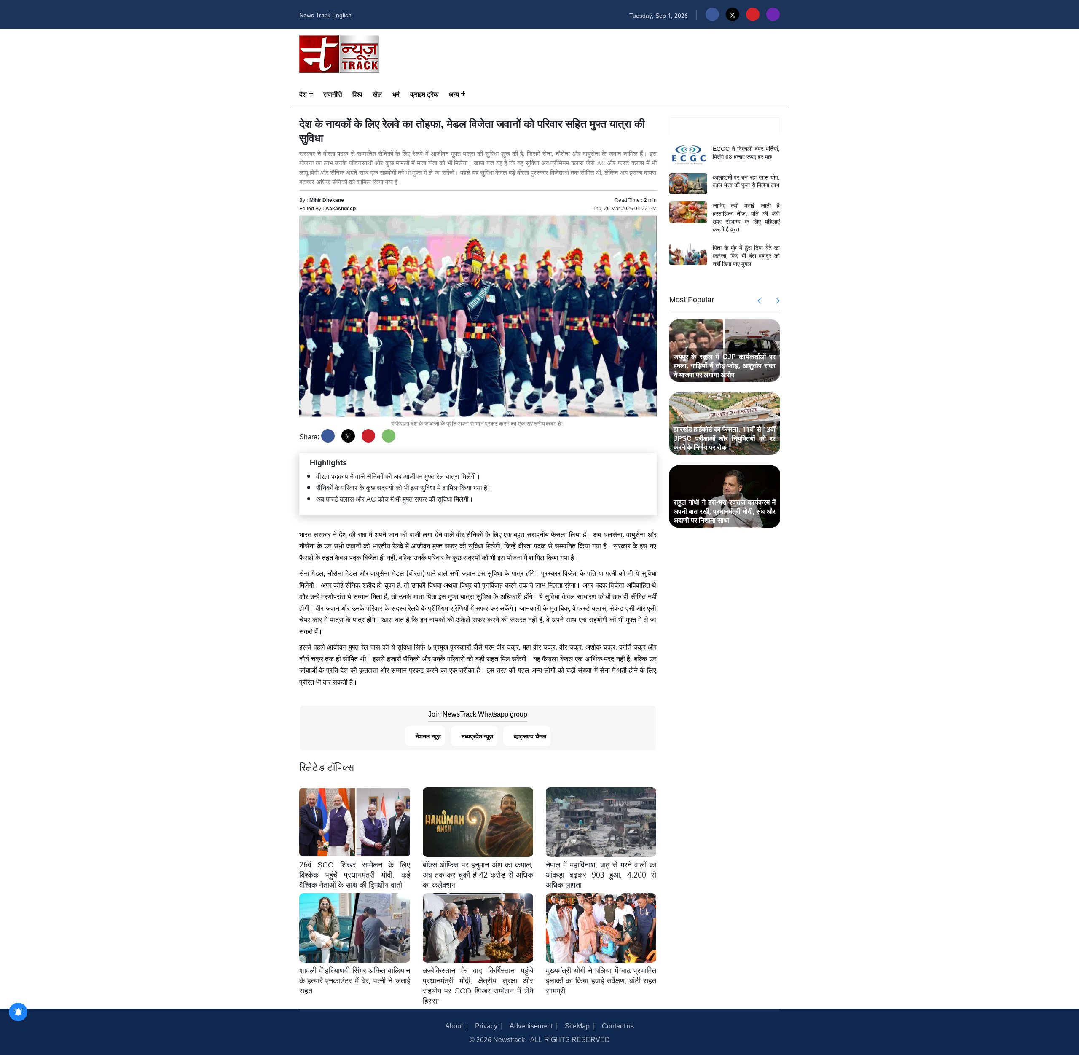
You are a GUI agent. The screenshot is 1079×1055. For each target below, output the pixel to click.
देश (303, 93)
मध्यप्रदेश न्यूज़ (477, 735)
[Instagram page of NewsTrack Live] (773, 14)
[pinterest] (368, 436)
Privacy (486, 1025)
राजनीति (332, 93)
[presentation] (760, 300)
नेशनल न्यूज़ (428, 735)
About (454, 1025)
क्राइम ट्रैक (424, 93)
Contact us (618, 1025)
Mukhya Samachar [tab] (724, 126)
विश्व (357, 93)
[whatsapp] (388, 436)
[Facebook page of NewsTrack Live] (712, 14)
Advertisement (531, 1025)
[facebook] (328, 436)
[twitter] (348, 436)
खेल (377, 93)
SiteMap (577, 1025)
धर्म (396, 93)
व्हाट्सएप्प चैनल (530, 735)
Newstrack (509, 1039)
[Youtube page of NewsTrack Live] (753, 14)
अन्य (454, 93)
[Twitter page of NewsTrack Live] (732, 14)
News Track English (325, 14)
